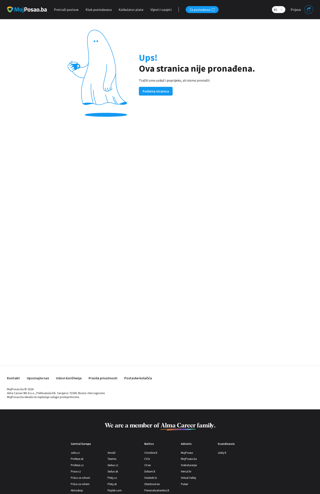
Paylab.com (115, 490)
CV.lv (147, 459)
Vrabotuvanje (189, 465)
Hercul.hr (186, 471)
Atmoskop (77, 490)
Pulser (184, 484)
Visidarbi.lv (150, 478)
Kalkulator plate (131, 9)
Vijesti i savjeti (161, 9)
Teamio (112, 459)
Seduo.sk (113, 471)
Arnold (111, 453)
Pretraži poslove (66, 9)
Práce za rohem (80, 484)
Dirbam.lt (149, 471)
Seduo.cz (113, 465)
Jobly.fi (222, 453)
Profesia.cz (77, 465)
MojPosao (187, 453)
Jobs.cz (75, 453)
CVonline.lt (150, 453)
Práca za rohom (80, 478)
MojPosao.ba (189, 459)
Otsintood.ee (152, 484)
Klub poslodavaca (99, 9)
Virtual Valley (188, 478)
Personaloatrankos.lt (156, 490)
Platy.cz (112, 478)
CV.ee (147, 465)
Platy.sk (112, 484)
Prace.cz (76, 471)
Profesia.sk (77, 459)
